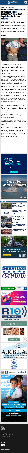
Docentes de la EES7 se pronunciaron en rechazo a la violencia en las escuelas (18, 205)
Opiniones (3, 427)
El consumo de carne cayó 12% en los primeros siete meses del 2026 (19, 231)
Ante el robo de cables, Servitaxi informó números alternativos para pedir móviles (19, 212)
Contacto (3, 429)
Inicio (2, 426)
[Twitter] (4, 445)
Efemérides (3, 428)
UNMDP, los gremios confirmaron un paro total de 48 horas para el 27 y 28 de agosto (19, 218)
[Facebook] (2, 445)
